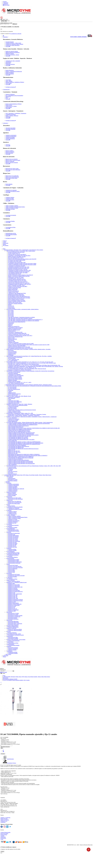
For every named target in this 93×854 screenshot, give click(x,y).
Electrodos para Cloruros (13, 540)
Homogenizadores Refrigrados (14, 563)
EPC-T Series (11, 312)
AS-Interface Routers (12, 407)
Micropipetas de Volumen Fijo (14, 616)
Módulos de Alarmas (10, 53)
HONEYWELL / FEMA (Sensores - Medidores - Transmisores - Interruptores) (24, 415)
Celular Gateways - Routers (11, 106)
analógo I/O (10, 324)
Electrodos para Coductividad (14, 541)
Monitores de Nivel (12, 606)
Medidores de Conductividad (14, 585)
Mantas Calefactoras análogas (14, 581)
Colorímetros (9, 526)
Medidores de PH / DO (12, 595)
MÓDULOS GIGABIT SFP (14, 451)
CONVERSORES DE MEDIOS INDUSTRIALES (18, 446)
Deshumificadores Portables (11, 234)
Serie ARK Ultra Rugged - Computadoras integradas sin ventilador (21, 317)
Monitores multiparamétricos (12, 625)
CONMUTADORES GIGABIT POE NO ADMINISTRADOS (21, 433)
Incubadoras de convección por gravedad (16, 575)
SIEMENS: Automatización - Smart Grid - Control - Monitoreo (19, 404)
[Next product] (1, 682)
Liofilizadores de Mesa (12, 579)
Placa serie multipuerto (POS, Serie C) (15, 257)
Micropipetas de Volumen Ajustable (15, 615)
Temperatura (8, 116)
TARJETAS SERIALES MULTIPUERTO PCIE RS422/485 (20, 461)
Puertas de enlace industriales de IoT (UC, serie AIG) (18, 283)
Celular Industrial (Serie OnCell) (14, 273)
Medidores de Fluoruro (12, 588)
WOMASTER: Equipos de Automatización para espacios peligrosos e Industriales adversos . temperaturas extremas (29, 384)
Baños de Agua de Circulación (12, 162)
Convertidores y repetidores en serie (15, 332)
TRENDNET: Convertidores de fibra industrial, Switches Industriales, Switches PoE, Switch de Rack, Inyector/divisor (30, 371)
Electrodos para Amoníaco (13, 536)
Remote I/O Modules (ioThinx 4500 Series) (16, 301)
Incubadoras (9, 573)
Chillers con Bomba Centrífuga (12, 205)
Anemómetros (8, 62)
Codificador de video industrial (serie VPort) (17, 293)
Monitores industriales (12, 339)
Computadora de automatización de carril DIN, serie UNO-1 (20, 335)
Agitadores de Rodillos (10, 137)
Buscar (15, 23)
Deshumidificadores (11, 528)
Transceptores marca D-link (13, 403)
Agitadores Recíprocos (12, 491)
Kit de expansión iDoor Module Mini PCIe (16, 321)
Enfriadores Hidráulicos (13, 521)
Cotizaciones (5, 2)
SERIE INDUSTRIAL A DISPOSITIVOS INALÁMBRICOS (20, 456)
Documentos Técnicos (11, 763)
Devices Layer (11, 305)
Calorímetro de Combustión (11, 190)
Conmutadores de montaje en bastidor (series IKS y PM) (19, 270)
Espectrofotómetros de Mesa (13, 552)
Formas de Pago (4, 834)
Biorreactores (9, 496)
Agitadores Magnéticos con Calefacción (16, 488)
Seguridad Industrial (10, 41)
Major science (8, 654)
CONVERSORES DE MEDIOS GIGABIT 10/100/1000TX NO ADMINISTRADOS (25, 443)
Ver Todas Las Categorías (10, 120)
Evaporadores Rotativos (13, 557)
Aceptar (2, 851)
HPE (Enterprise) (11, 398)
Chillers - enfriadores (11, 515)
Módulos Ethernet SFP (12, 289)
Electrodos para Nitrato (12, 543)
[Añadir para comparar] (2, 748)
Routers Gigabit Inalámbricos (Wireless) (14, 103)
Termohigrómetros (10, 644)
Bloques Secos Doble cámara (11, 178)
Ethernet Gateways (12, 331)
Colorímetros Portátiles (10, 221)
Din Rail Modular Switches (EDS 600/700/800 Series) (19, 296)
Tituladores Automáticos (13, 648)
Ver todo (7, 46)
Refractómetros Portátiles (13, 638)
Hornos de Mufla (11, 571)
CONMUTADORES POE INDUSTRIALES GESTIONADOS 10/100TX (23, 435)
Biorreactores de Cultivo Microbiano (13, 169)
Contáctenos (5, 3)
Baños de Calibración (10, 161)
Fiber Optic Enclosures (12, 471)
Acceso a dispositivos (12, 417)
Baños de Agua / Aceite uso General (13, 160)
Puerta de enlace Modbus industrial (15, 379)
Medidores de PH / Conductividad (15, 593)
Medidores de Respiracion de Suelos (15, 600)
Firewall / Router (11, 308)
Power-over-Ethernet (12, 351)
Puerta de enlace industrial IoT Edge (15, 336)
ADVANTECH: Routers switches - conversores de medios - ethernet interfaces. (23, 309)
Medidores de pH (11, 592)
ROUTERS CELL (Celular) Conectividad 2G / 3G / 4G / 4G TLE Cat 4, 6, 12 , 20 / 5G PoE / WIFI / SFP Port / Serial (32, 363)
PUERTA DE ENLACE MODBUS (15, 459)
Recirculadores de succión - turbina (14, 633)
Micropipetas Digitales (12, 617)
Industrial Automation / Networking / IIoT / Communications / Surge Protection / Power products (23, 249)
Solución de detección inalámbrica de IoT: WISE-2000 (19, 347)
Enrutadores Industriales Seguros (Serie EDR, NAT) (18, 268)
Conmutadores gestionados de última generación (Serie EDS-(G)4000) (22, 263)
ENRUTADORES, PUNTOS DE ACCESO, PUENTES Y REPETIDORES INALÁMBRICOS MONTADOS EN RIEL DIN (34, 428)
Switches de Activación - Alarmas (12, 54)
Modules (10, 304)
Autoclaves (8, 144)
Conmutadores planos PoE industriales (15, 375)
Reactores (9, 631)
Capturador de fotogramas (13, 342)
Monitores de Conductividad (13, 605)
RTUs (7, 97)
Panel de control (11, 337)
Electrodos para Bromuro (13, 537)
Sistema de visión (11, 341)
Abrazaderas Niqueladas (10, 129)
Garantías (2, 835)
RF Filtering (10, 469)
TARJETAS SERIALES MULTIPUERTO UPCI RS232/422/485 (21, 432)
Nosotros (5, 1)
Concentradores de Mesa (10, 227)
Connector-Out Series (12, 468)
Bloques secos (10, 500)
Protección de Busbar (12, 408)
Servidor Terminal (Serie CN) (14, 253)
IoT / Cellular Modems (12, 360)
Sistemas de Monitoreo (10, 94)
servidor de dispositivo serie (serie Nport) (16, 252)
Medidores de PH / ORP (13, 598)
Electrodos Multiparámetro (13, 535)
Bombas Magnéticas (10, 70)
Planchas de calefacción (11, 628)
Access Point (8, 79)
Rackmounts (10, 390)
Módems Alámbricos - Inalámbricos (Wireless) (15, 82)
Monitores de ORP (12, 611)
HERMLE (8, 481)
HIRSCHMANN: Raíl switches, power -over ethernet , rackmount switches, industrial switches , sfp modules (28, 349)
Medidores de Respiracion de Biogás (15, 599)
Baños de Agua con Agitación (12, 159)
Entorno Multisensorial (12, 421)
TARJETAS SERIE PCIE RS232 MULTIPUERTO (18, 460)
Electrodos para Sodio (12, 547)
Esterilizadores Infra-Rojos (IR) (13, 553)
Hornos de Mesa (11, 569)
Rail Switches (11, 350)
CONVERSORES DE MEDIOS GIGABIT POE (18, 438)
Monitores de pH (11, 607)
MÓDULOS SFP (11, 449)
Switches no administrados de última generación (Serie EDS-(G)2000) (22, 264)
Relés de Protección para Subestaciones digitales (17, 405)
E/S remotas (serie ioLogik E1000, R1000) (16, 260)
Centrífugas (9, 510)
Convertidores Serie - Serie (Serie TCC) (16, 278)
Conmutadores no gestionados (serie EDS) (16, 265)
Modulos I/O (8, 96)
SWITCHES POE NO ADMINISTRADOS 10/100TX (19, 431)
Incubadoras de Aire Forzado (14, 574)
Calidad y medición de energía (14, 411)
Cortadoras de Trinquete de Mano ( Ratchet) (14, 44)
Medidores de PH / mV (12, 597)
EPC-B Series (11, 313)
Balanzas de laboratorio (11, 492)
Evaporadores (9, 556)
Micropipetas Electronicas (13, 619)
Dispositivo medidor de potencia (14, 412)
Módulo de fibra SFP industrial (14, 381)
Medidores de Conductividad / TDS (15, 587)
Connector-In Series (12, 467)
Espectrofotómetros (11, 551)
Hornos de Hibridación (12, 568)
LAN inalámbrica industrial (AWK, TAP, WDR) (18, 272)
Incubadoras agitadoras (12, 480)
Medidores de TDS (12, 601)
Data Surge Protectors (12, 473)
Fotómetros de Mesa (12, 549)
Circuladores (9, 524)
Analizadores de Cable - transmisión (13, 60)
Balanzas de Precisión (10, 151)
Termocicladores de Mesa (13, 643)
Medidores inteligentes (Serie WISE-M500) (16, 345)
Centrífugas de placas (10, 199)
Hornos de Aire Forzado (13, 565)
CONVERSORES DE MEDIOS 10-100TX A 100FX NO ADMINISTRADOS (24, 441)
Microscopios (9, 620)
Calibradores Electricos (10, 64)
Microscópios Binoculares (13, 621)
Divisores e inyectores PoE (13, 291)
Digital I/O (10, 325)
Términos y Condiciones (5, 817)
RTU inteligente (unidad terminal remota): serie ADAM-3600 (20, 348)
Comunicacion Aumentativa (13, 419)
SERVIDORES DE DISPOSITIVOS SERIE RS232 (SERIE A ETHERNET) (24, 454)
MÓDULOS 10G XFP (12, 453)
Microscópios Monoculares (13, 622)
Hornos (8, 564)
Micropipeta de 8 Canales (13, 614)
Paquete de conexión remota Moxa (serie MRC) (17, 286)
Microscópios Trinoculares (13, 624)
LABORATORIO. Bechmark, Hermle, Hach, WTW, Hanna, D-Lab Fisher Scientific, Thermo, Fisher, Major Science (27, 475)
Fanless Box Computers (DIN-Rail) (15, 303)
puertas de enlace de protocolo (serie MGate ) (17, 254)
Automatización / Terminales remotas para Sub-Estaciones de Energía (22, 409)
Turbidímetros (9, 651)
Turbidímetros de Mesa (12, 652)
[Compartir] (3, 750)
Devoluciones (3, 838)
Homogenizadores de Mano (13, 559)
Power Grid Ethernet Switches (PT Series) (16, 300)
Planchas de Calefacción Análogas (15, 629)
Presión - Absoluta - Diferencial (12, 115)
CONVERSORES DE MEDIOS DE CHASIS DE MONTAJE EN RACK (23, 448)
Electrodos (9, 532)
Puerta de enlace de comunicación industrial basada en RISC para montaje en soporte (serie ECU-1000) (28, 344)
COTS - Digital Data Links (13, 359)
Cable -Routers (9, 83)
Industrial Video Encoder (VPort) (14, 302)
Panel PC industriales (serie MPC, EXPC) (16, 285)
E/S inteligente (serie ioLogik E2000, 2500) (16, 262)
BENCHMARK (10, 476)
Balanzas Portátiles (9, 153)
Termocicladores (10, 641)
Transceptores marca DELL (13, 400)
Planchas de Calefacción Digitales (15, 630)
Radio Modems (9, 107)
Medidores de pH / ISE (12, 596)
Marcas (4, 656)
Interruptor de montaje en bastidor (15, 376)
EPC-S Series (11, 310)
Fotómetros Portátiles (12, 550)
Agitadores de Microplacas (11, 136)
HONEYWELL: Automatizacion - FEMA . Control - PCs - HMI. (20, 413)
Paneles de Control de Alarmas (12, 51)
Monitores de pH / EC (12, 608)
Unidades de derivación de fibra (14, 287)
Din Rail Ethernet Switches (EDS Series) (16, 295)
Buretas (8, 504)
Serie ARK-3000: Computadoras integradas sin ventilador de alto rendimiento (23, 320)
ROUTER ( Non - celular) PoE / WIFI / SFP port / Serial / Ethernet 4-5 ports (23, 364)
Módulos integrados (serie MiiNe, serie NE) (17, 256)
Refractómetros (10, 636)
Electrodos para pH (12, 545)
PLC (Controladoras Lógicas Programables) (14, 95)
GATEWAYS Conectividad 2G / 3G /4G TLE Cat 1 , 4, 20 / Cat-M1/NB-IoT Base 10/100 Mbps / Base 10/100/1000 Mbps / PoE (34, 365)
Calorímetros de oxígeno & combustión (15, 507)
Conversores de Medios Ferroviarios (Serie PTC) (18, 281)
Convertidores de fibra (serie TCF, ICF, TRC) (17, 280)
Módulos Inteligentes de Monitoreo (13, 52)
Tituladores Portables (12, 649)
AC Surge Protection (12, 387)
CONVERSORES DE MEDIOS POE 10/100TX (18, 437)
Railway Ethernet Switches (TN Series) (16, 299)
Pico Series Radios (12, 358)
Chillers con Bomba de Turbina (12, 208)
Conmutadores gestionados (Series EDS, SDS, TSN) (18, 267)
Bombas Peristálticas (10, 72)
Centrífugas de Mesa (10, 198)
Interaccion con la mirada (13, 420)
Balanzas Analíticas (9, 150)
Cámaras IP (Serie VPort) (13, 292)
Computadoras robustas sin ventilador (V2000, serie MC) (19, 284)
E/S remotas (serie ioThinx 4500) (14, 261)
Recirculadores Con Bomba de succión (16, 635)
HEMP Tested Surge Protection (14, 393)
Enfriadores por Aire (12, 523)
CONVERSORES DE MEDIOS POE (16, 447)
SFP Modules (10, 355)
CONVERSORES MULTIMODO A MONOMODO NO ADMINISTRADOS (24, 444)
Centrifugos (10, 477)
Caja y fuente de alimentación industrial (16, 383)
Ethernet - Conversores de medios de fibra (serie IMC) (19, 276)
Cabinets (10, 391)
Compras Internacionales (5, 832)
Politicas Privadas (4, 818)
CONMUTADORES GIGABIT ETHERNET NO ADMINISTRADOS (22, 424)
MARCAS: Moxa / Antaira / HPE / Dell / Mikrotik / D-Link (19, 396)
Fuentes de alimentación (13, 288)
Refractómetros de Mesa (13, 637)
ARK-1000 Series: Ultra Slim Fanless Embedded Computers (20, 318)
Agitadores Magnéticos (10, 138)
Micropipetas (9, 612)
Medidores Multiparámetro (13, 603)
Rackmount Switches (12, 352)
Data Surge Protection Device (14, 389)
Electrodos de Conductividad (14, 533)
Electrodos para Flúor (12, 542)
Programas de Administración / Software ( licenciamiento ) (19, 369)
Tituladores (9, 646)
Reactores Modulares (12, 632)
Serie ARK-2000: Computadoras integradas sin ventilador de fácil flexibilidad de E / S (25, 319)
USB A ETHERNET (12, 464)
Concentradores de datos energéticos (15, 327)
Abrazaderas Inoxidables (10, 128)
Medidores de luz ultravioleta (14, 590)
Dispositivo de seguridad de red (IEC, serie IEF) (17, 269)
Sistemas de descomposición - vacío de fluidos (16, 639)
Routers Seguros (9, 105)
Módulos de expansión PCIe (13, 326)
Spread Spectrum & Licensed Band (15, 357)
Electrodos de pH (11, 534)
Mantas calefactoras (11, 580)
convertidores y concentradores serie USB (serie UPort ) (19, 255)
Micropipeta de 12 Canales (13, 613)
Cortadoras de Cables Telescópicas (12, 45)
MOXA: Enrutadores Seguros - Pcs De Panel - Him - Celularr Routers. (21, 251)
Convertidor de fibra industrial (14, 372)
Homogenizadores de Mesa (13, 560)
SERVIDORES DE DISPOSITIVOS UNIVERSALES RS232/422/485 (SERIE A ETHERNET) (27, 455)
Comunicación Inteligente (13, 406)
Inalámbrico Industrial (12, 380)
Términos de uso (4, 821)
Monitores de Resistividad (13, 609)
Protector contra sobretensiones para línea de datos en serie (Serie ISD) (22, 259)
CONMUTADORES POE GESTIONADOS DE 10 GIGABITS (21, 439)
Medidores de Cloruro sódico (14, 584)
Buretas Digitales (9, 184)
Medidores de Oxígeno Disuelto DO (15, 591)
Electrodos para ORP (12, 544)
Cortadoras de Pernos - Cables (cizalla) (13, 43)
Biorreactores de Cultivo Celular (12, 168)
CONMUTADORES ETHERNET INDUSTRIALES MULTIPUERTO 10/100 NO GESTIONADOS (29, 423)
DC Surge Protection (12, 388)
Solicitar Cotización (5, 746)
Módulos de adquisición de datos (14, 328)
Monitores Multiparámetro (13, 627)
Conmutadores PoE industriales (14, 374)
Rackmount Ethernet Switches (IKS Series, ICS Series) (19, 297)
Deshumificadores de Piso (11, 233)
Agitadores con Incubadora (11, 135)
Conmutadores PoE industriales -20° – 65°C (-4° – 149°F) (19, 382)
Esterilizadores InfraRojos (13, 555)
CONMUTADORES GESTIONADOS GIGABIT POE (19, 436)
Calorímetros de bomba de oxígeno (13, 191)
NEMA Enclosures (12, 392)
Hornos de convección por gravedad (15, 567)
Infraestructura (11, 323)
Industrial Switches (12, 353)
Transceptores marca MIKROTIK (15, 401)
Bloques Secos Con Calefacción (12, 175)
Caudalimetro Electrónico (11, 114)
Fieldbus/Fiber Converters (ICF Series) (16, 277)
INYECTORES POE (12, 440)
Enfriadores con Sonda (10, 209)
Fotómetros (9, 548)
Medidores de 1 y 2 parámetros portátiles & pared (17, 582)
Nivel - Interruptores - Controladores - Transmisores (16, 113)
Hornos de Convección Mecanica (14, 566)
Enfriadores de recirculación (13, 520)
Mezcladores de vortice (12, 479)
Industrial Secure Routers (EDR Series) (16, 294)
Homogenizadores (11, 478)
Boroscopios (8, 63)
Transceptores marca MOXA (14, 397)
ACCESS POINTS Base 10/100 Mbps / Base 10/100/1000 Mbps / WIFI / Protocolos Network (27, 368)
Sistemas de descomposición (13, 640)
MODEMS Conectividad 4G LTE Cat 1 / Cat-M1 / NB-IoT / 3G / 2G (22, 367)
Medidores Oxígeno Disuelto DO (14, 604)
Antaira (9, 399)
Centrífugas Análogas (10, 197)
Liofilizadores (9, 577)
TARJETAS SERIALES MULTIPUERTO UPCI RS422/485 (20, 462)
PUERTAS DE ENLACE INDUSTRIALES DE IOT (19, 430)
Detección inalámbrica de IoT (14, 329)
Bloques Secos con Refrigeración (12, 176)
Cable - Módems (9, 81)
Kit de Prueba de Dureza (13, 647)
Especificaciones (10, 758)
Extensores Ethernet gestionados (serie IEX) (17, 279)
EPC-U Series (11, 316)
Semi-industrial (11, 340)
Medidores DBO (11, 583)
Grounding (10, 470)
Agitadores (9, 483)
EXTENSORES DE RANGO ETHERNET (17, 445)
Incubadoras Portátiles (12, 576)
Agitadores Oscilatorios (12, 489)
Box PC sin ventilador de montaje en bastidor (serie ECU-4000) (21, 343)
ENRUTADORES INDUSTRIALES (15, 427)
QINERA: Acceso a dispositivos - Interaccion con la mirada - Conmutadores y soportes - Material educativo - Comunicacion (31, 416)
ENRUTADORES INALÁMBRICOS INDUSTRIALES (19, 429)
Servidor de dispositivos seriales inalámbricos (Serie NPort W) (20, 275)
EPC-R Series (11, 315)
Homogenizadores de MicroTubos (15, 561)
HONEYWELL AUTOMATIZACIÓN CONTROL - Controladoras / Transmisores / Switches (27, 414)
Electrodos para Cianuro (13, 539)
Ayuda (2, 839)
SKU (2, 738)
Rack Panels (10, 472)
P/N (1, 737)
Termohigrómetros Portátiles (13, 645)
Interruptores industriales (13, 373)
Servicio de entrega (4, 833)
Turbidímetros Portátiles (13, 653)
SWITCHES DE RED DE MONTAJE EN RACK (18, 425)
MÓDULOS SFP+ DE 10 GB (14, 452)
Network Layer (11, 307)
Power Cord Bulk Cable (13, 395)
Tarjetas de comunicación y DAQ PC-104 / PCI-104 (18, 334)
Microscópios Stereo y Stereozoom (15, 623)
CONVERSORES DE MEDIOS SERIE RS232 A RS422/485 (20, 457)
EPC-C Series (11, 311)
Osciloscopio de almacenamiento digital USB (17, 333)
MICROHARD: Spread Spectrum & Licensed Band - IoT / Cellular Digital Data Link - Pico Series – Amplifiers (29, 356)
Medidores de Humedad (13, 589)
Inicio (4, 248)
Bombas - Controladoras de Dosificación (14, 71)
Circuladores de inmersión (11, 215)
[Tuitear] (3, 751)
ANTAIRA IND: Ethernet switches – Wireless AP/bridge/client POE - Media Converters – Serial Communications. (30, 422)
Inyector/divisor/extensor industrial (15, 377)
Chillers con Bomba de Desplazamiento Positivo (15, 206)
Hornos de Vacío (11, 572)
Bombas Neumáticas (10, 73)
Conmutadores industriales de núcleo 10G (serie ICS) (18, 271)
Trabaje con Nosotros (5, 819)
